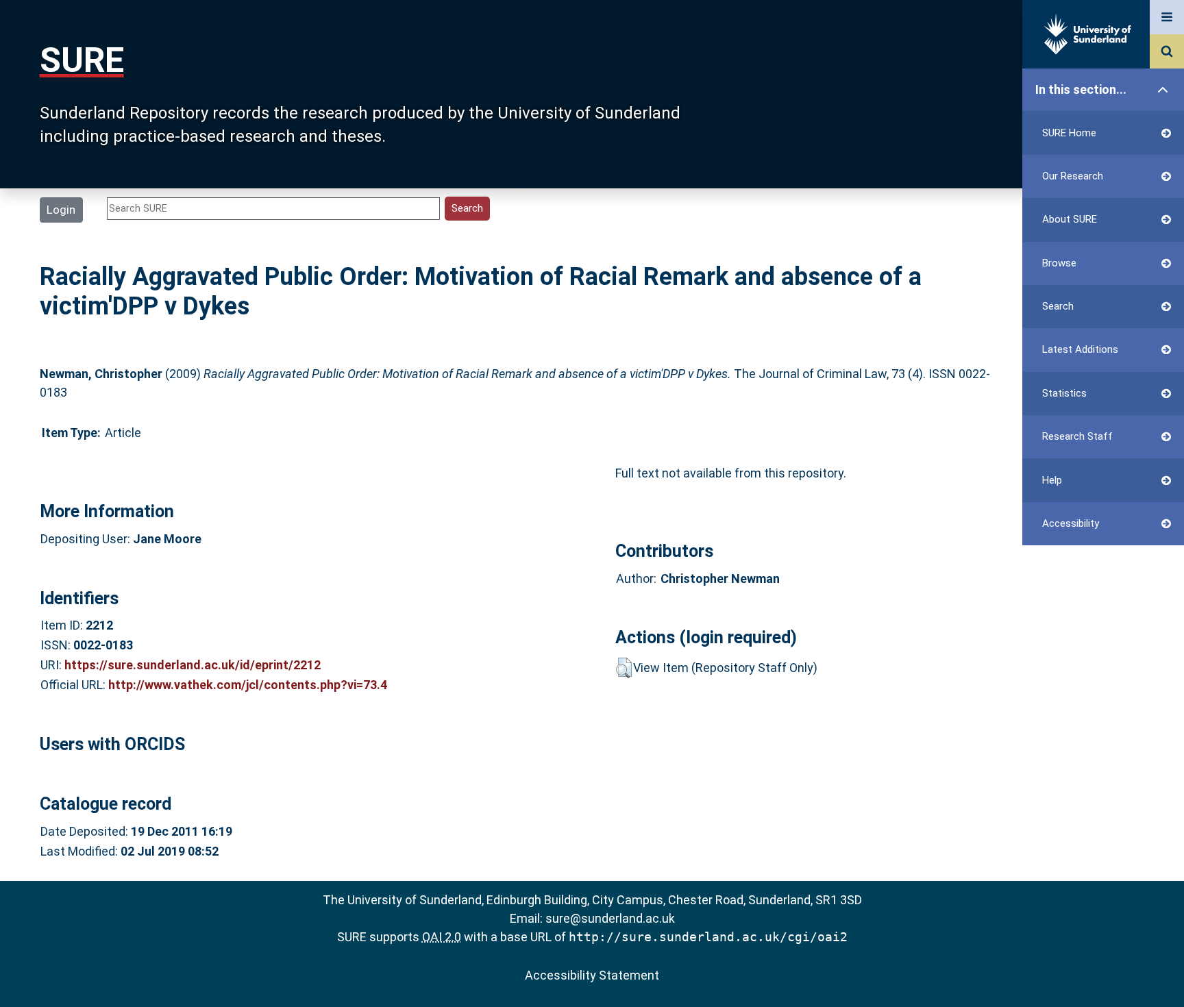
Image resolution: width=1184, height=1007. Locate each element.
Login (61, 209)
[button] (624, 668)
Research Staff (1077, 436)
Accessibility (1070, 523)
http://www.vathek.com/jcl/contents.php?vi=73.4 (247, 684)
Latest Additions (1080, 349)
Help (1052, 480)
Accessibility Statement (592, 975)
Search (1058, 306)
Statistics (1064, 393)
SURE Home (1069, 133)
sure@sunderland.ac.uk (610, 918)
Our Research (1072, 176)
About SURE (1069, 219)
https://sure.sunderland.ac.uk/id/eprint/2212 (192, 665)
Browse (1059, 263)
